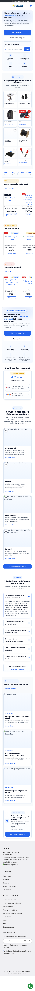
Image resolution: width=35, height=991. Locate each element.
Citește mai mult (11, 214)
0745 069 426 (22, 860)
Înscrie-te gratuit (16, 333)
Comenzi (6, 883)
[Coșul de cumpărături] (31, 6)
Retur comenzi (8, 907)
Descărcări (7, 890)
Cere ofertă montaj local (17, 38)
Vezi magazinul (17, 32)
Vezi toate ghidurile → (11, 688)
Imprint (5, 920)
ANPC (5, 924)
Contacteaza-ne (8, 927)
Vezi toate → (8, 271)
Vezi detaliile (17, 339)
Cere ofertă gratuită (16, 834)
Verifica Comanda (9, 886)
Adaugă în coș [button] (29, 214)
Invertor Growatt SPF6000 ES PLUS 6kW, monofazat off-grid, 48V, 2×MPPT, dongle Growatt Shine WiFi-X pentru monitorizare (11, 207)
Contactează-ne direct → (17, 669)
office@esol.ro (12, 862)
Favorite (6, 879)
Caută (27, 49)
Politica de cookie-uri (10, 910)
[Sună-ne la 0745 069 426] (30, 986)
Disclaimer (7, 917)
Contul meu (7, 876)
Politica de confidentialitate (12, 913)
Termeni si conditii (9, 900)
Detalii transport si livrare (12, 903)
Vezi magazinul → (10, 188)
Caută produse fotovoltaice (11, 44)
